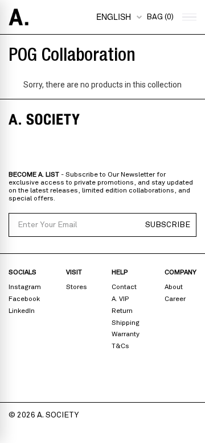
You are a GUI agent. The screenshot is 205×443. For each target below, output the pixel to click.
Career (175, 298)
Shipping (126, 322)
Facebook (24, 298)
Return (122, 310)
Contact (124, 286)
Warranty (126, 334)
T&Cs (120, 345)
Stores (76, 286)
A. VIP (120, 298)
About (174, 286)
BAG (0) (160, 17)
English (113, 16)
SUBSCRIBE (167, 225)
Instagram (25, 286)
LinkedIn (22, 310)
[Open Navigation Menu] (187, 17)
